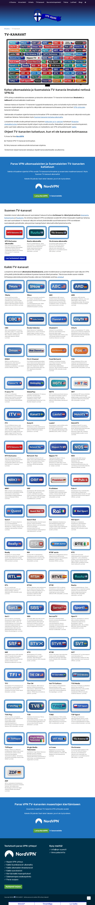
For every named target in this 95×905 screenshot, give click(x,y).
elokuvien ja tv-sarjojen (54, 122)
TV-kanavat (40, 2)
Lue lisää (7, 253)
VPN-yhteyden (79, 107)
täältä (74, 127)
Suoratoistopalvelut (54, 2)
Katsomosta (9, 218)
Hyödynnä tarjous (13, 887)
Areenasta (85, 215)
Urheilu (31, 2)
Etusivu (13, 2)
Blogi (80, 2)
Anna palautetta (58, 852)
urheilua (60, 277)
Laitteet (73, 2)
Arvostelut (22, 2)
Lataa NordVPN (41, 196)
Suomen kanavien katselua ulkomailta (48, 117)
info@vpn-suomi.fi (58, 849)
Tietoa (65, 2)
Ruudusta (19, 218)
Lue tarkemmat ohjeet (15, 258)
